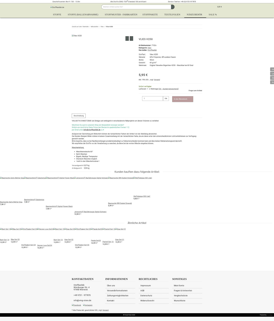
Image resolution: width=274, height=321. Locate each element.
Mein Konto (179, 285)
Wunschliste (179, 300)
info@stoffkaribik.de (91, 130)
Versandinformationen (117, 290)
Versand (157, 80)
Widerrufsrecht (147, 300)
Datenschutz (146, 295)
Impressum (145, 285)
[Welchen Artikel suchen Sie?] (173, 7)
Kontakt (110, 300)
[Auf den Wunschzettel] (131, 38)
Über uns (111, 285)
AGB (142, 290)
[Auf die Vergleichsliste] (127, 38)
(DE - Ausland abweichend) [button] (169, 89)
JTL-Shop (269, 315)
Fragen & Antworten (183, 290)
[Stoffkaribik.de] (57, 7)
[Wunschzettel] (213, 7)
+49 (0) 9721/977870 (188, 2)
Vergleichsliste (181, 295)
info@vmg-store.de (82, 300)
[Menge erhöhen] (164, 103)
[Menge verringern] (140, 98)
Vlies (149, 48)
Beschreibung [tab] (79, 116)
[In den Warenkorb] (73, 33)
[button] (210, 7)
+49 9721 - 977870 (82, 295)
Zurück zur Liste (77, 26)
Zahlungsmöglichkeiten (117, 295)
